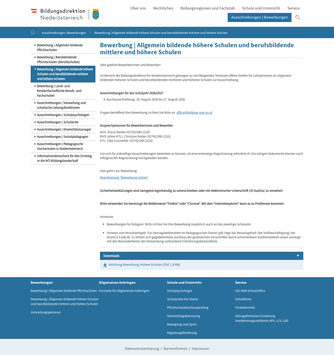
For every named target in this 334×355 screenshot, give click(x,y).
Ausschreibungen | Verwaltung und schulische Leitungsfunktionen (61, 105)
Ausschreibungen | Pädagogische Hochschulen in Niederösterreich (60, 146)
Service (293, 8)
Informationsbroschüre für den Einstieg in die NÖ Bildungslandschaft (64, 158)
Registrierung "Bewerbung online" (124, 177)
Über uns (138, 8)
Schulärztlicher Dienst (182, 299)
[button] (297, 17)
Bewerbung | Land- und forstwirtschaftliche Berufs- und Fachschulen (59, 91)
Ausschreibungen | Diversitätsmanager (64, 129)
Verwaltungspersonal (46, 312)
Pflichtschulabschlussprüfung (188, 307)
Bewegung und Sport (182, 324)
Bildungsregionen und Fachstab (207, 8)
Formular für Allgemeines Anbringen (124, 290)
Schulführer (243, 299)
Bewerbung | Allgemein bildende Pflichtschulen (59, 47)
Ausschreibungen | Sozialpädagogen (62, 136)
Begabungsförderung (182, 332)
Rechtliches (163, 8)
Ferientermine (245, 307)
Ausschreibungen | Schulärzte (57, 122)
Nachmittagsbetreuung (183, 316)
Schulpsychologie (179, 290)
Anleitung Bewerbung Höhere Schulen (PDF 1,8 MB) (144, 264)
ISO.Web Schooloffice (250, 290)
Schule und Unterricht (261, 8)
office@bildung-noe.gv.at (194, 112)
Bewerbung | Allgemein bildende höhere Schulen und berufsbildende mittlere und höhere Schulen (65, 74)
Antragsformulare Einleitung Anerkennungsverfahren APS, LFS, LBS (261, 318)
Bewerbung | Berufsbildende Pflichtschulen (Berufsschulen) (58, 59)
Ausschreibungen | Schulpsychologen (63, 115)
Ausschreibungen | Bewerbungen (259, 17)
